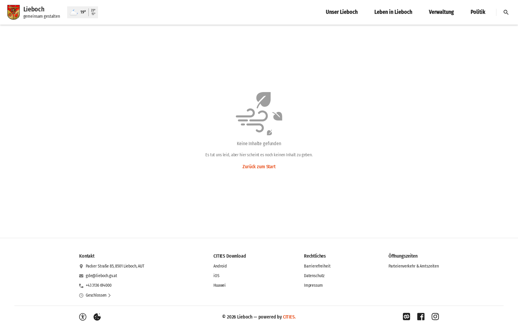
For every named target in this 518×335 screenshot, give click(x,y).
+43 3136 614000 (99, 285)
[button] (98, 295)
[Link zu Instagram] (435, 316)
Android (220, 266)
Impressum (313, 285)
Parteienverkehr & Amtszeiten (414, 266)
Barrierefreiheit (317, 266)
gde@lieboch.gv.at (101, 275)
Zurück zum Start (259, 166)
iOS (216, 275)
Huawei (219, 285)
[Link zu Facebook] (420, 316)
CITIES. (289, 317)
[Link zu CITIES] (406, 316)
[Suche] (506, 12)
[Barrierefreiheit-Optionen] (82, 317)
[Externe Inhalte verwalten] (97, 317)
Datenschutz (314, 275)
